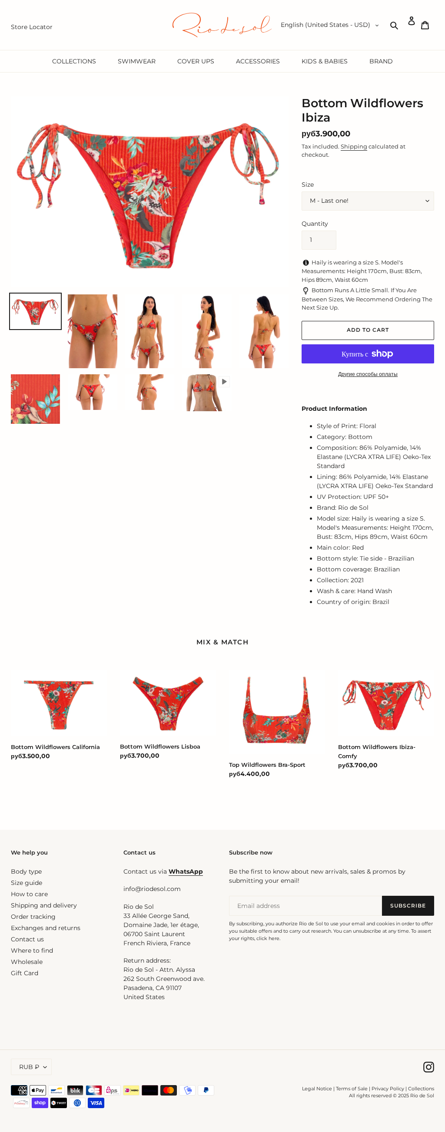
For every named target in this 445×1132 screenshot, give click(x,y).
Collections (421, 1089)
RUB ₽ (29, 1067)
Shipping (354, 146)
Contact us (27, 939)
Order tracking (33, 917)
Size (308, 184)
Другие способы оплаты (368, 374)
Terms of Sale (352, 1089)
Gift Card (24, 973)
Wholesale (27, 962)
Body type (26, 871)
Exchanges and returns (45, 928)
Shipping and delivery (44, 905)
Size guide (26, 883)
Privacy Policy (388, 1089)
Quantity (315, 224)
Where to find (32, 950)
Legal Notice (317, 1089)
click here (267, 938)
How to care (29, 894)
